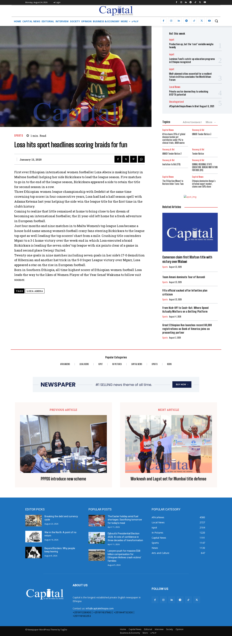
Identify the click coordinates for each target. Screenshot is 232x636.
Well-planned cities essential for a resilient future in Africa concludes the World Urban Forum (190, 76)
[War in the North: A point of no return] (33, 536)
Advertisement (192, 122)
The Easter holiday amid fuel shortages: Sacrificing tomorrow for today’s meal (125, 519)
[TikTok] (195, 2)
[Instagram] (181, 2)
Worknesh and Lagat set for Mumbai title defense (168, 478)
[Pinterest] (133, 159)
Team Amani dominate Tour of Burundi (183, 277)
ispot (171, 39)
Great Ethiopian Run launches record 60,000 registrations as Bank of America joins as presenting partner (187, 328)
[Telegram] (191, 2)
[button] (216, 21)
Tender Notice (198, 153)
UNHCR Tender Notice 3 (201, 134)
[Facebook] (176, 2)
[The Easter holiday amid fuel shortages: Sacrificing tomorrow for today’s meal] (96, 520)
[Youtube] (205, 2)
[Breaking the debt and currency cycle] (33, 520)
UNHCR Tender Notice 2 (172, 153)
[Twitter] (200, 2)
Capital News (168, 130)
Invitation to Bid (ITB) (171, 164)
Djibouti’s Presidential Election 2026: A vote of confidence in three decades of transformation (125, 536)
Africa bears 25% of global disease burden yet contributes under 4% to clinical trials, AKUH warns (173, 138)
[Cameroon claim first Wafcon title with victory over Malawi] (190, 232)
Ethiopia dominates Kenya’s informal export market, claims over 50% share (204, 184)
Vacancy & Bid (198, 130)
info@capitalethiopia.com (100, 608)
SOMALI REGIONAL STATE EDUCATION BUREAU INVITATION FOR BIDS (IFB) (205, 167)
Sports (18, 135)
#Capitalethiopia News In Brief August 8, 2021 (191, 106)
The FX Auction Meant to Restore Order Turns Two (173, 182)
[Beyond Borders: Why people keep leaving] (33, 552)
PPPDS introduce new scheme (63, 478)
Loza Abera (35, 291)
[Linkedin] (186, 2)
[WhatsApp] (141, 159)
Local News (174, 87)
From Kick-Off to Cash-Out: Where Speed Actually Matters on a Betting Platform (185, 309)
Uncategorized (176, 101)
